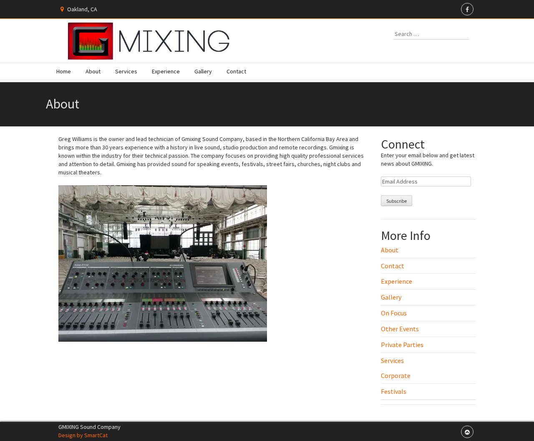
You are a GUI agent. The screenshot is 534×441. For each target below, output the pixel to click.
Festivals (393, 391)
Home (63, 71)
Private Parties (402, 344)
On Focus (394, 313)
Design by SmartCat (83, 435)
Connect (403, 144)
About (93, 71)
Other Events (400, 329)
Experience (166, 71)
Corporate (396, 375)
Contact (236, 71)
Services (126, 71)
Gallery (203, 71)
